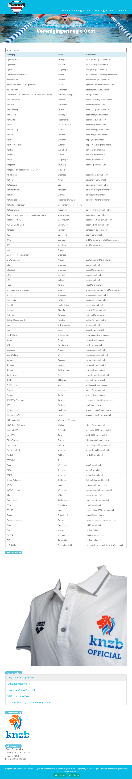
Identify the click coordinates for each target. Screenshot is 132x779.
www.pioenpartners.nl (17, 765)
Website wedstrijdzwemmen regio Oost (29, 702)
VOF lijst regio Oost (18, 696)
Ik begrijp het (60, 775)
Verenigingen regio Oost (21, 689)
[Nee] (128, 772)
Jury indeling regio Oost (21, 677)
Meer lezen (74, 775)
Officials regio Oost (18, 683)
